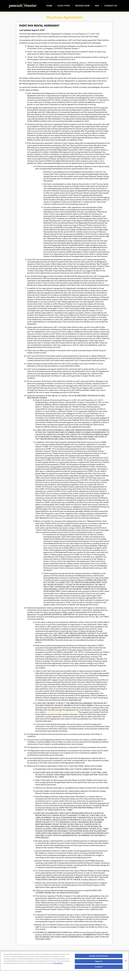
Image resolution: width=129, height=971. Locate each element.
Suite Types (64, 5)
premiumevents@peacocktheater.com (62, 712)
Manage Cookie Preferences (98, 956)
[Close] (126, 961)
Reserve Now (82, 5)
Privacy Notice (58, 963)
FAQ (97, 5)
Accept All (98, 967)
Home (49, 5)
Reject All (98, 961)
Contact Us (110, 5)
